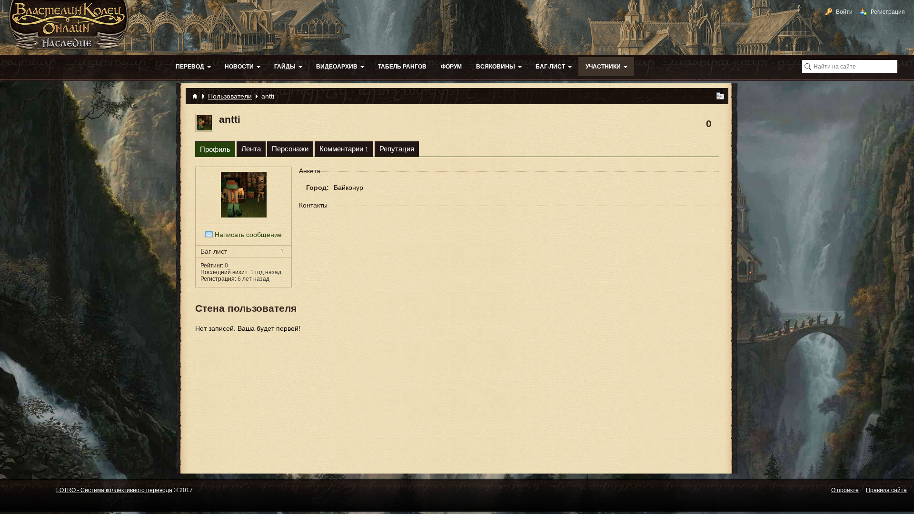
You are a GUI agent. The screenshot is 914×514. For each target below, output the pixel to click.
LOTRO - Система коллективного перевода (114, 490)
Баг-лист (242, 251)
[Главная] (195, 96)
